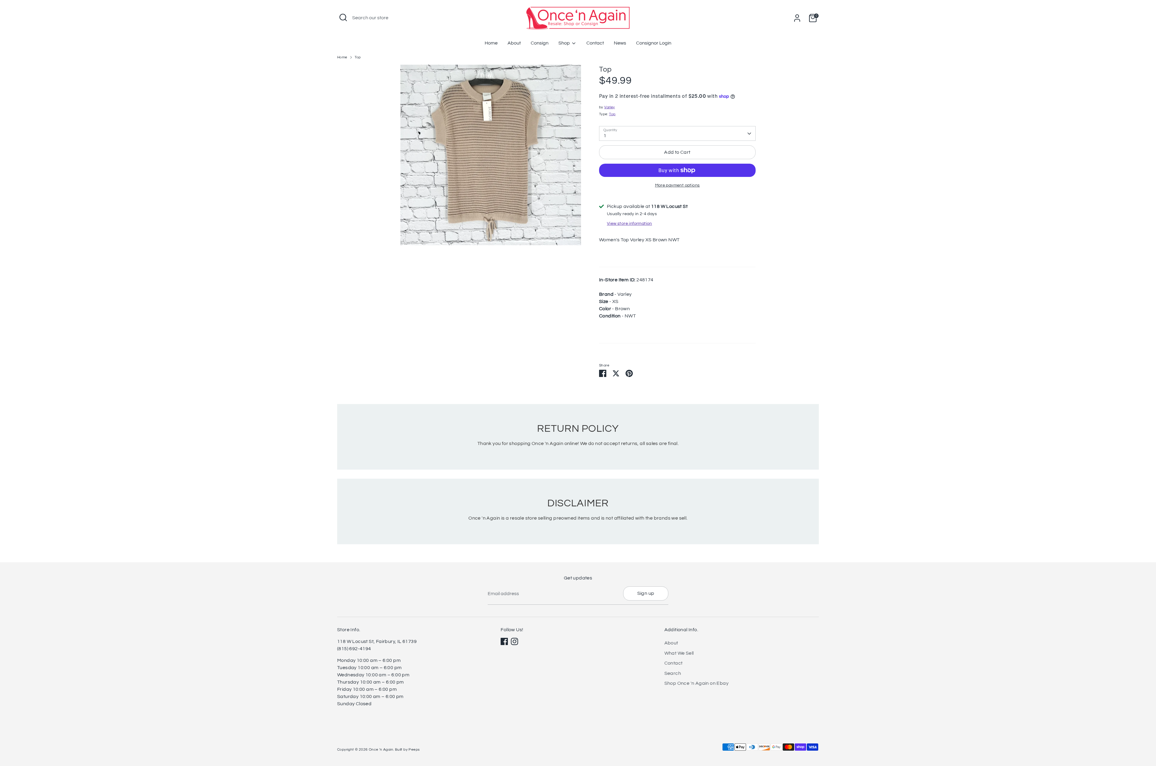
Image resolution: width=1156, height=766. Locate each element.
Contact (595, 43)
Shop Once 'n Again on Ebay (696, 683)
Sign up (645, 593)
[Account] (797, 18)
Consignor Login (653, 43)
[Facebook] (504, 641)
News (620, 43)
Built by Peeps (407, 750)
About (514, 43)
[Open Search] (343, 17)
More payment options (677, 185)
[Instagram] (514, 641)
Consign (539, 43)
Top (358, 57)
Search (672, 673)
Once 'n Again (381, 750)
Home (491, 43)
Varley (609, 107)
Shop (564, 43)
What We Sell (679, 653)
